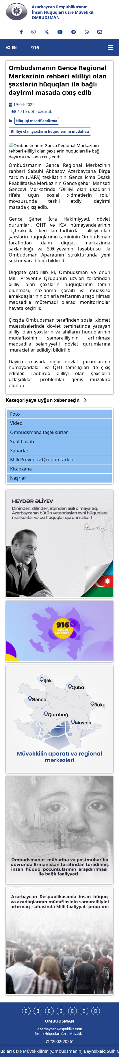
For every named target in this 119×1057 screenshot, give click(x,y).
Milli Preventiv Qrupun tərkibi (42, 459)
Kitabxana (21, 469)
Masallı (79, 718)
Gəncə (38, 697)
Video (16, 423)
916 (35, 48)
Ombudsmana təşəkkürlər (39, 432)
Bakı (93, 702)
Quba (74, 686)
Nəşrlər (18, 478)
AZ (8, 47)
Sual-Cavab (22, 441)
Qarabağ (55, 711)
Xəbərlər (19, 451)
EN (14, 47)
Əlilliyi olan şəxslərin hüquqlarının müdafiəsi (49, 131)
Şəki (45, 679)
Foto (15, 414)
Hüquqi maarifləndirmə (36, 120)
